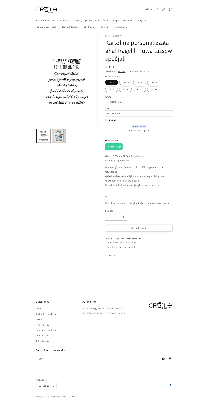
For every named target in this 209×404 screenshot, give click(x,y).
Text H (153, 89)
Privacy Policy (42, 324)
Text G (139, 89)
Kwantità (109, 211)
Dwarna (39, 319)
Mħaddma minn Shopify (68, 397)
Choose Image (114, 146)
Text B (126, 82)
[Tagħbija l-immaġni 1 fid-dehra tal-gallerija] (43, 136)
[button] (62, 20)
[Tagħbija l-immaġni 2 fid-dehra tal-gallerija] (59, 136)
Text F (125, 89)
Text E (111, 89)
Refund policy (42, 341)
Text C (139, 82)
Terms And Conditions (47, 330)
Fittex (38, 308)
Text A (111, 82)
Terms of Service (44, 335)
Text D (154, 82)
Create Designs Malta (51, 397)
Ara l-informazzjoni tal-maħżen (123, 247)
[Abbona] (87, 358)
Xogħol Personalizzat (46, 314)
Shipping (122, 71)
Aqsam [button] (112, 255)
